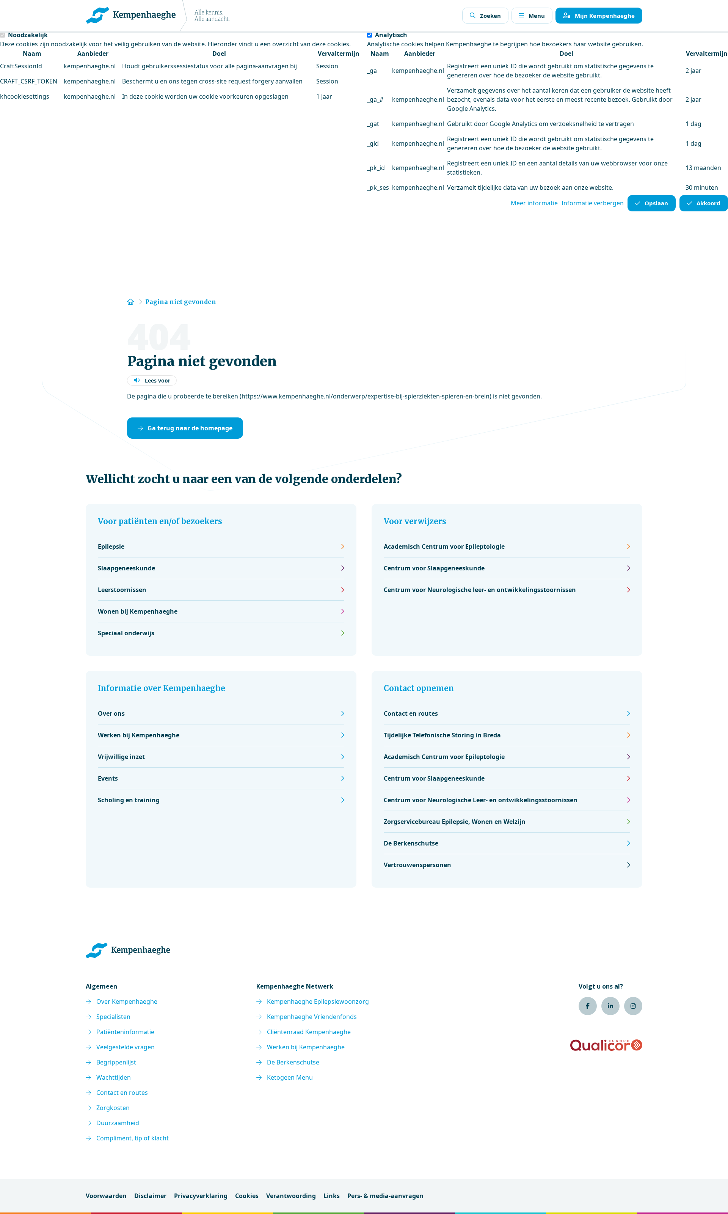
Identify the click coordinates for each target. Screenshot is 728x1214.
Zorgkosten (113, 1108)
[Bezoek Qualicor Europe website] (606, 1045)
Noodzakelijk (28, 35)
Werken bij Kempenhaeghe (306, 1047)
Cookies (247, 1196)
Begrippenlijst (116, 1062)
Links (331, 1196)
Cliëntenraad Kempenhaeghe (309, 1032)
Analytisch (391, 35)
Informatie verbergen (593, 203)
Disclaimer (150, 1196)
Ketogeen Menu (290, 1077)
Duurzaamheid (117, 1123)
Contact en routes (122, 1092)
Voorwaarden (106, 1196)
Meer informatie (534, 203)
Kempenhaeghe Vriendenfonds (312, 1016)
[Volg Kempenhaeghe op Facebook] (588, 1006)
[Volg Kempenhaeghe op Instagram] (633, 1006)
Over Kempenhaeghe (126, 1001)
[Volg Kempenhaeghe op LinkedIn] (610, 1006)
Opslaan (656, 203)
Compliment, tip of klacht (132, 1138)
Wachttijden (113, 1077)
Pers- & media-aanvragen (385, 1196)
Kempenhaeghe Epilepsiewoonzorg (318, 1001)
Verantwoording (291, 1196)
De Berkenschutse (293, 1062)
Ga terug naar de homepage (189, 428)
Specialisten (113, 1016)
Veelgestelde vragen (125, 1047)
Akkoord (708, 203)
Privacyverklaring (201, 1196)
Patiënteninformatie (125, 1032)
